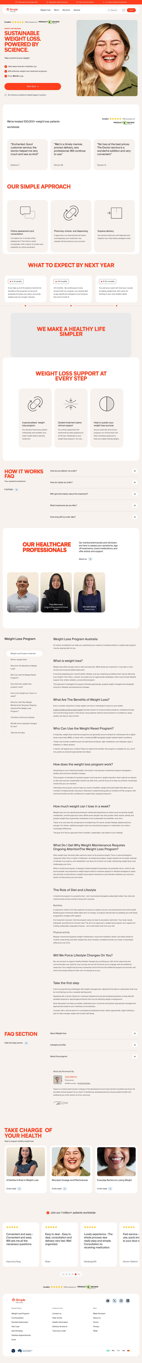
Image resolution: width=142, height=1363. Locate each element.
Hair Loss (15, 1326)
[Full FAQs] (16, 489)
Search (114, 10)
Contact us (56, 1313)
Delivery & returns (59, 1326)
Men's (56, 10)
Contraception (18, 1317)
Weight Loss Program (20, 1313)
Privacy (96, 1326)
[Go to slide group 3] (69, 1274)
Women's (66, 10)
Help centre (57, 1317)
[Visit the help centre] (26, 1043)
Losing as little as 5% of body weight (68, 709)
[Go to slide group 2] (66, 1274)
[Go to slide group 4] (72, 1274)
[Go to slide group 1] (63, 1274)
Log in (131, 10)
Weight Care (45, 10)
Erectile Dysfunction (20, 1322)
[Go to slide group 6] (79, 1274)
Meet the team (99, 1313)
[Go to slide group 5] (76, 1274)
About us (83, 559)
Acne (14, 1339)
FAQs (95, 1330)
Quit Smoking (17, 1330)
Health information (60, 1322)
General (77, 10)
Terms (95, 1322)
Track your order (59, 1330)
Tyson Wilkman (71, 1076)
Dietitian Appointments (21, 1335)
